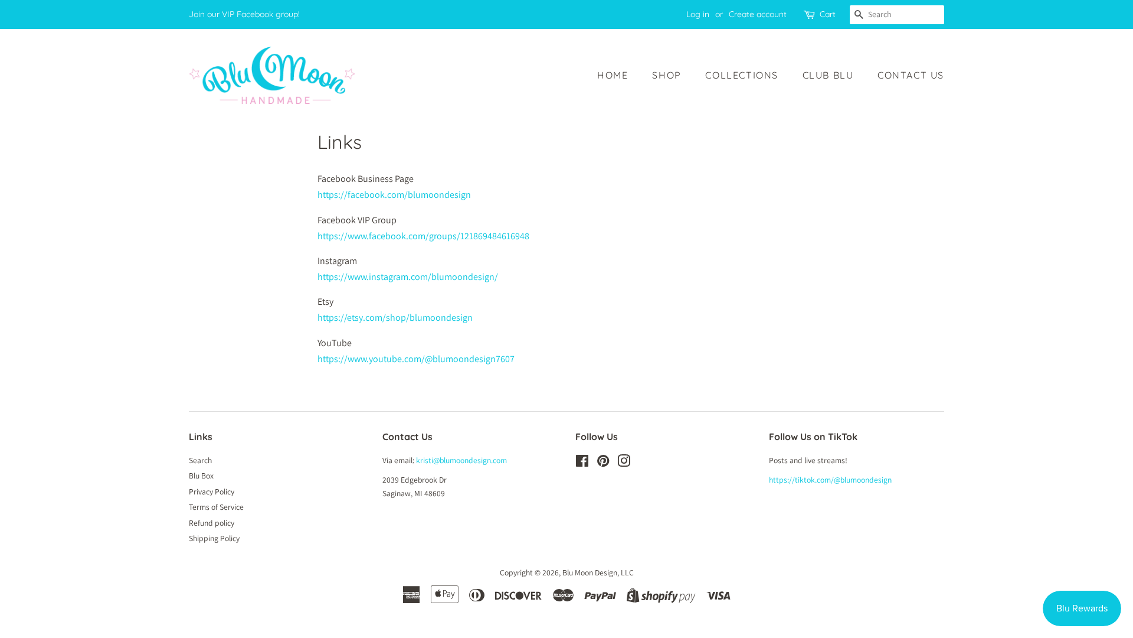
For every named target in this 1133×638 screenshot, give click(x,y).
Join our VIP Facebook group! (244, 14)
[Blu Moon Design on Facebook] (582, 463)
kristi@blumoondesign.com (461, 460)
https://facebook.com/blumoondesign (394, 194)
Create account (758, 14)
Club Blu (828, 75)
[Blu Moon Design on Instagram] (623, 463)
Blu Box (201, 475)
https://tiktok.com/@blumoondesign (830, 479)
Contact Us (910, 75)
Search (200, 460)
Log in (697, 14)
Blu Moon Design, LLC (598, 572)
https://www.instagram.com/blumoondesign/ (407, 277)
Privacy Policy (211, 491)
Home (612, 75)
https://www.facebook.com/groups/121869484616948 (423, 236)
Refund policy (211, 522)
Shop (666, 75)
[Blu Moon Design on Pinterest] (603, 463)
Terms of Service (216, 507)
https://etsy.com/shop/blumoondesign (395, 317)
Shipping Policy (214, 538)
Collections (741, 75)
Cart (828, 14)
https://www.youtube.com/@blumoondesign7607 (416, 359)
